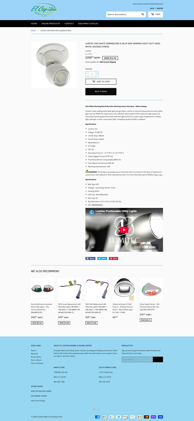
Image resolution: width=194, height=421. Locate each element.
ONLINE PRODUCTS (50, 23)
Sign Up (158, 360)
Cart (157, 14)
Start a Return (36, 360)
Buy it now (101, 91)
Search (33, 350)
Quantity (88, 68)
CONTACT (69, 23)
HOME (34, 23)
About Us (34, 353)
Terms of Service (37, 363)
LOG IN (152, 8)
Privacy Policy (36, 356)
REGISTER (160, 8)
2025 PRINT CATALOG (88, 23)
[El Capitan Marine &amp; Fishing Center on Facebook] (94, 409)
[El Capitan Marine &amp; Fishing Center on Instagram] (98, 409)
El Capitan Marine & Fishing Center (49, 416)
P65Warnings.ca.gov (155, 174)
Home (33, 30)
